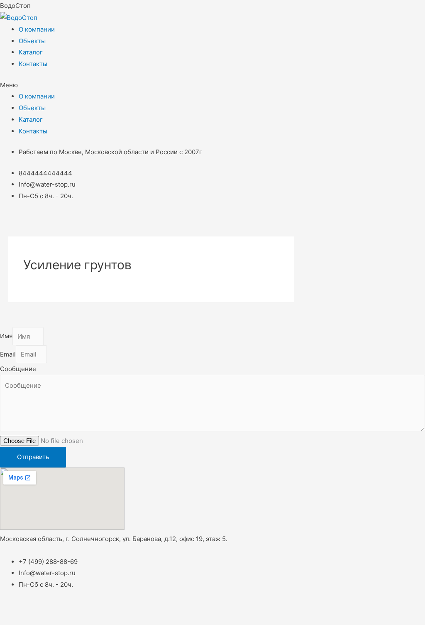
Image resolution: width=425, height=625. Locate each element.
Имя (6, 336)
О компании (37, 29)
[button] (212, 85)
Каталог (31, 52)
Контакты (33, 64)
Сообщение (18, 369)
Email (8, 354)
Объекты (32, 41)
